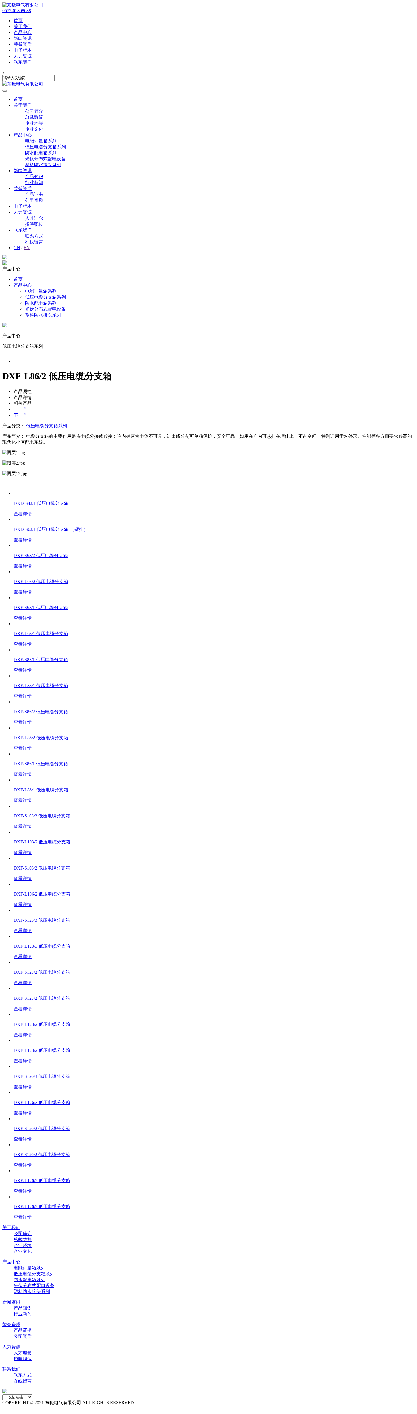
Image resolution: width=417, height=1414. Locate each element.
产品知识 (34, 176)
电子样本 (23, 206)
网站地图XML (149, 1402)
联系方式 (34, 236)
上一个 (20, 409)
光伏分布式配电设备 (45, 158)
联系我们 (23, 230)
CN (17, 247)
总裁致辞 (34, 117)
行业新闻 (34, 182)
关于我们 (23, 105)
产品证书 (34, 194)
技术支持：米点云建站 (25, 1408)
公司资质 (34, 200)
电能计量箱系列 (41, 140)
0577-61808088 (16, 10)
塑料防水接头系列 (43, 164)
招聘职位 (34, 224)
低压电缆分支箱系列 (45, 146)
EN (27, 247)
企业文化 (34, 129)
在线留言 (34, 242)
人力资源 (23, 212)
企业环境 (34, 123)
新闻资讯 (23, 170)
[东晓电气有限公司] (22, 5)
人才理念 (34, 218)
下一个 (20, 415)
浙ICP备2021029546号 (186, 1402)
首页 (18, 99)
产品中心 (23, 135)
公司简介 (34, 111)
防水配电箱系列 (41, 152)
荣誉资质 (23, 188)
